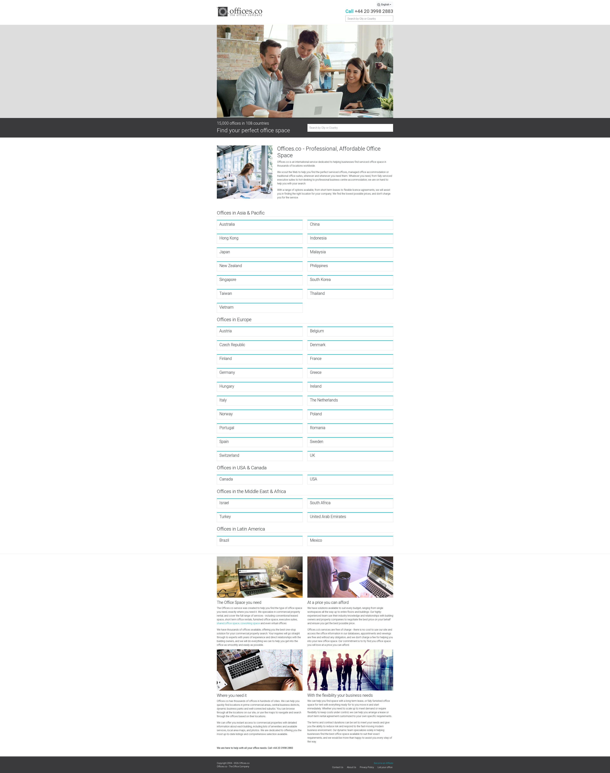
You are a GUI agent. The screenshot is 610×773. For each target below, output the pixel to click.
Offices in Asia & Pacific (241, 213)
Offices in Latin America (241, 529)
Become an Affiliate (383, 763)
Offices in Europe (234, 319)
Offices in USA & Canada (242, 467)
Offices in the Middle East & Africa (251, 491)
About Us (351, 767)
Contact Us (337, 767)
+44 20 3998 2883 (374, 11)
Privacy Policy (367, 767)
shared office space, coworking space (238, 623)
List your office (385, 767)
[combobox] (384, 5)
